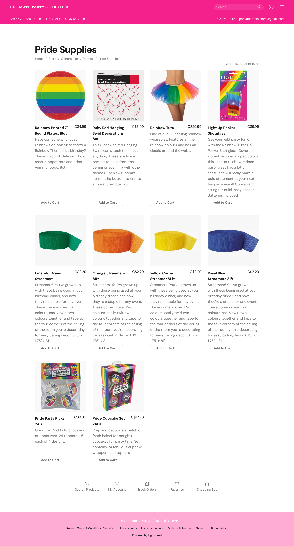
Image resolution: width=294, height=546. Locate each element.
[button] (39, 7)
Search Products (87, 489)
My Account (117, 489)
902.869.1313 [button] (225, 19)
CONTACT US (75, 19)
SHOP (15, 19)
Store (52, 59)
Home (39, 59)
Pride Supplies (108, 59)
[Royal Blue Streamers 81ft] (233, 241)
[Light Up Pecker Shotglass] (233, 95)
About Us (201, 528)
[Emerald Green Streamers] (60, 241)
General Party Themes (77, 59)
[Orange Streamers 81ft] (118, 241)
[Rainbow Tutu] (175, 95)
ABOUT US (34, 19)
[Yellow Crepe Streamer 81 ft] (175, 241)
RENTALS (53, 19)
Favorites (177, 489)
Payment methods (152, 528)
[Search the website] (259, 7)
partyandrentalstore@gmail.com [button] (261, 19)
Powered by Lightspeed (147, 535)
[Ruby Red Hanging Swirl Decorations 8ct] (118, 95)
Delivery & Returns (179, 528)
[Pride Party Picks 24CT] (60, 386)
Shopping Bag (207, 489)
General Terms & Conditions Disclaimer (91, 528)
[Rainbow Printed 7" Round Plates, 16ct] (60, 95)
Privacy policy (128, 528)
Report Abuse (219, 528)
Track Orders (147, 489)
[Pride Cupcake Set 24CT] (118, 386)
